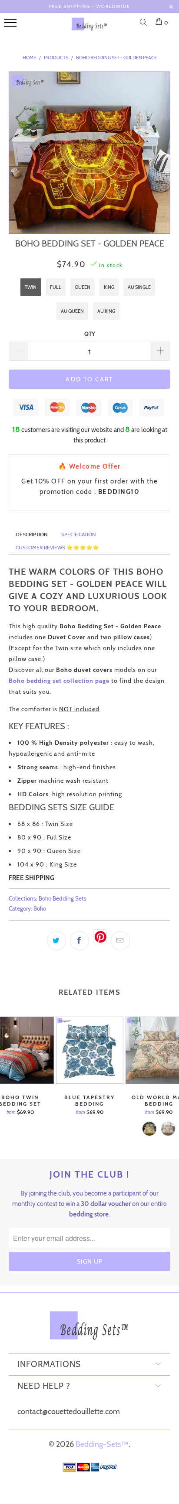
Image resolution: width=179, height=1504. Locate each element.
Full (55, 287)
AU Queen (72, 311)
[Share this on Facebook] (79, 940)
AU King (106, 311)
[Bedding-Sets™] (89, 27)
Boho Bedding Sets (62, 898)
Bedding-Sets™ (102, 1444)
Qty (89, 333)
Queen (82, 287)
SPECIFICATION (78, 534)
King (109, 287)
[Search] (145, 23)
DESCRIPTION (31, 534)
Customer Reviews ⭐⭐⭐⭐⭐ (57, 547)
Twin (30, 287)
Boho (39, 908)
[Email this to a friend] (120, 940)
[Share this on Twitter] (56, 940)
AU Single (139, 287)
